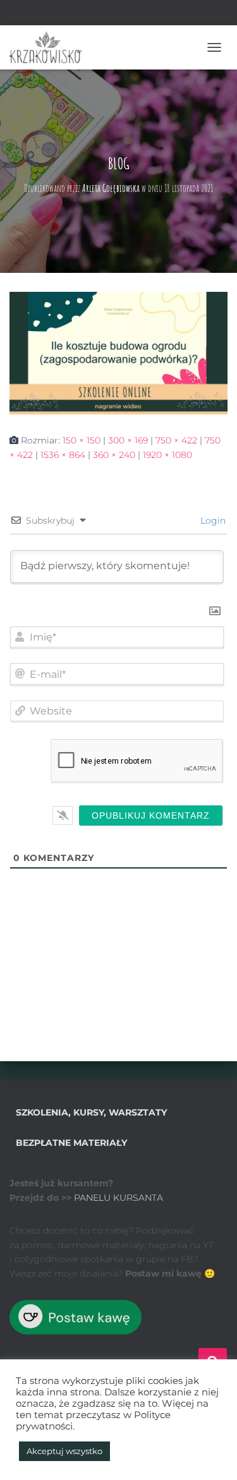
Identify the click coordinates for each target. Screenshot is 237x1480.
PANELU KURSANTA (118, 1197)
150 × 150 (81, 440)
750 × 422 (176, 440)
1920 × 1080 (167, 454)
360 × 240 (114, 454)
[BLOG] (118, 352)
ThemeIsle (174, 1449)
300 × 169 (128, 440)
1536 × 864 (62, 454)
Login (212, 520)
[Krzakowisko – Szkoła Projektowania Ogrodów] (50, 47)
